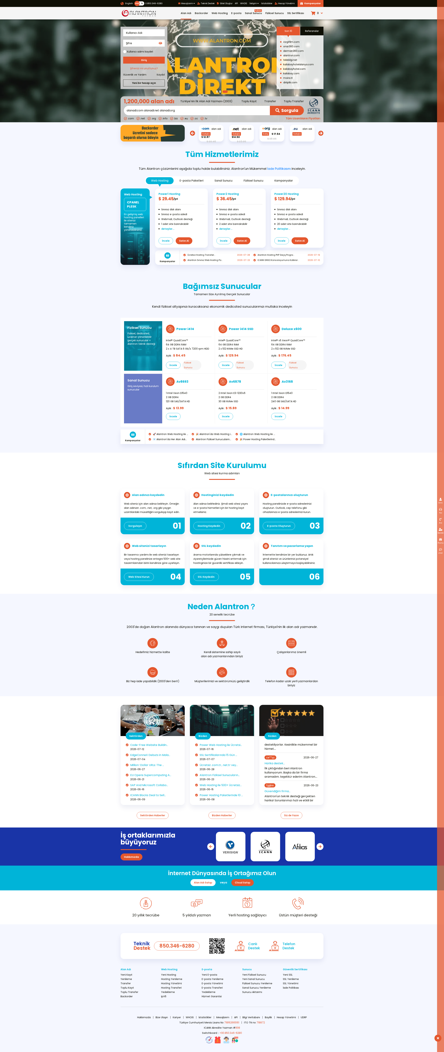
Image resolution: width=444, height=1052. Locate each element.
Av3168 (287, 381)
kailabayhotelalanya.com (298, 64)
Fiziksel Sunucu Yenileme (257, 983)
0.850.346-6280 (153, 3)
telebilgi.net (290, 60)
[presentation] (192, 133)
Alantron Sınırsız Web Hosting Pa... (205, 260)
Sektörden (136, 736)
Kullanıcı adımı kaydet (140, 51)
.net (142, 118)
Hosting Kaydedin (209, 526)
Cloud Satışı (242, 882)
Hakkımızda (131, 857)
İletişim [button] (253, 3)
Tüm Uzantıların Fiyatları (303, 118)
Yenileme (126, 979)
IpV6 (163, 996)
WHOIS (243, 3)
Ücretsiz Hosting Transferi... (201, 254)
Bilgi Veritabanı (251, 1017)
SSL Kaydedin (206, 577)
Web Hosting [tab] (159, 181)
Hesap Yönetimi (286, 3)
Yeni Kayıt (126, 974)
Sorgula (289, 110)
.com (131, 118)
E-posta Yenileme (212, 979)
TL (142, 3)
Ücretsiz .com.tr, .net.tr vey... (219, 765)
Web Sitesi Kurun (139, 577)
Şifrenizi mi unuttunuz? (144, 68)
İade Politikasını (279, 168)
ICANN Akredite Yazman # (222, 1027)
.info (165, 118)
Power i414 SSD (241, 329)
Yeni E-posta (209, 974)
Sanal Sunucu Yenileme (256, 987)
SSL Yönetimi (290, 983)
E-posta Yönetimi (212, 983)
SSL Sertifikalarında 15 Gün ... (218, 755)
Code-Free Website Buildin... (149, 745)
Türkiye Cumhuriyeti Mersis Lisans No (209, 1022)
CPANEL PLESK (133, 204)
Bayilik (268, 1017)
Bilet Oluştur (226, 3)
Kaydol (161, 74)
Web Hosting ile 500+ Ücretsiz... (221, 785)
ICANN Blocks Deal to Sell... (148, 795)
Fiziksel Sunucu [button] (274, 13)
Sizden (272, 736)
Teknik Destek (208, 3)
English (129, 3)
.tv (205, 118)
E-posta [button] (236, 13)
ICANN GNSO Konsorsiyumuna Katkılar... (278, 260)
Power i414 (185, 329)
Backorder (201, 13)
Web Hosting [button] (220, 13)
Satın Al (184, 241)
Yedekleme (168, 992)
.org (153, 118)
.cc (196, 118)
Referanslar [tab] (312, 31)
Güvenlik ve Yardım (134, 74)
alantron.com (291, 55)
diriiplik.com (290, 82)
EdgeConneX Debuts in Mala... (150, 755)
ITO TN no (254, 1022)
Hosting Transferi (171, 987)
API (236, 3)
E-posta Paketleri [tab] (191, 181)
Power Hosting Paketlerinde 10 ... (221, 795)
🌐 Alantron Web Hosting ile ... (257, 434)
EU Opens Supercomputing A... (150, 775)
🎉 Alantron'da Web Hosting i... (214, 434)
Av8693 (182, 381)
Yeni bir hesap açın (144, 83)
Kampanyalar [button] (312, 3)
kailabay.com (291, 73)
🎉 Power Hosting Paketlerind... (258, 439)
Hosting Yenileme (171, 979)
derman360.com (293, 51)
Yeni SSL (288, 974)
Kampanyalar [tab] (283, 181)
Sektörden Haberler (152, 815)
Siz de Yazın (291, 815)
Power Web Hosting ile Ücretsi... (221, 745)
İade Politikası (291, 987)
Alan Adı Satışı (203, 882)
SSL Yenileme (291, 979)
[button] (317, 13)
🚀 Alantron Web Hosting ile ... (170, 434)
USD (137, 3)
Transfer (270, 101)
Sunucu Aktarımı (252, 992)
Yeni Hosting (168, 974)
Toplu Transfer (294, 101)
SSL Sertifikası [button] (295, 13)
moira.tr (288, 78)
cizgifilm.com (291, 42)
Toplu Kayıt (249, 101)
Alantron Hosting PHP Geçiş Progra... (276, 254)
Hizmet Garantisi (212, 996)
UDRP (304, 1017)
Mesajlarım (222, 1017)
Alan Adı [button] (186, 13)
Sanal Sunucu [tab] (223, 181)
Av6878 (235, 381)
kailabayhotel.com (294, 69)
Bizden (203, 736)
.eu (186, 118)
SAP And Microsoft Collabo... (149, 785)
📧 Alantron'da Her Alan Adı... (170, 439)
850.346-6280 (176, 946)
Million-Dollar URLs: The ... (147, 765)
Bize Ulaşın (162, 1017)
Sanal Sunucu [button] (253, 12)
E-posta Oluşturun (279, 526)
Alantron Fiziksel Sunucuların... (213, 439)
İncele (166, 241)
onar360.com (291, 46)
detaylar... (167, 229)
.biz (176, 118)
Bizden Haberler (222, 815)
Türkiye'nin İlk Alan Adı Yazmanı (201, 101)
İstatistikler (266, 3)
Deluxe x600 (292, 329)
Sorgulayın (135, 526)
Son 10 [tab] (288, 31)
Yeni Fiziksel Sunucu (254, 974)
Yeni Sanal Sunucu (253, 979)
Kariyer (177, 1017)
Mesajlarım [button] (187, 3)
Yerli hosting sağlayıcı (247, 915)
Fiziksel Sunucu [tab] (253, 181)
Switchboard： (222, 1033)
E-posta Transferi (212, 987)
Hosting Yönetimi (171, 983)
